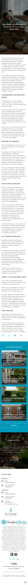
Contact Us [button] (14, 460)
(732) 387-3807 (15, 551)
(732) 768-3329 (8, 498)
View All (14, 425)
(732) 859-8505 (8, 486)
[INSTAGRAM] (14, 559)
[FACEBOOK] (10, 559)
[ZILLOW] (17, 559)
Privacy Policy (20, 576)
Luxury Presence (14, 568)
